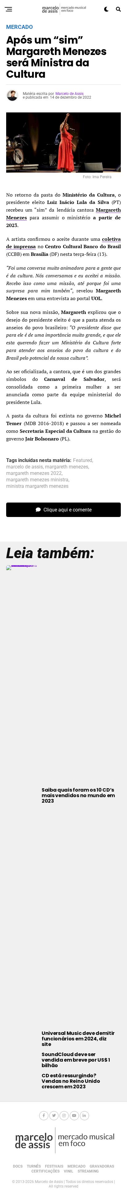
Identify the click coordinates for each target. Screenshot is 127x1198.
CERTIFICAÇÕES (45, 1171)
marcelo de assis (24, 466)
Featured (82, 460)
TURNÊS (34, 1166)
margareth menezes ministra (37, 479)
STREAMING (88, 1171)
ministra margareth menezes (37, 486)
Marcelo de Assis (69, 94)
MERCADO (76, 1166)
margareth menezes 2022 (34, 473)
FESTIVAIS (54, 1166)
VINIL (68, 1171)
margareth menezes (66, 466)
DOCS (18, 1166)
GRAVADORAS (102, 1166)
